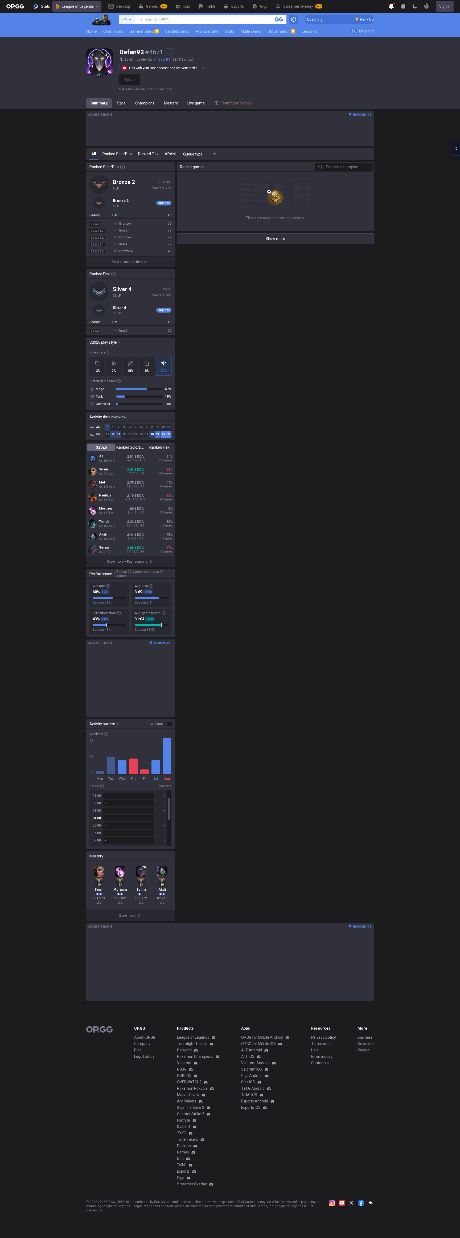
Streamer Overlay (192, 1184)
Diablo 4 (183, 1127)
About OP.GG (144, 1037)
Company (142, 1044)
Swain (103, 469)
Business (365, 1037)
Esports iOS (251, 1107)
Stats (229, 31)
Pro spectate (207, 31)
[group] (130, 818)
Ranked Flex (159, 447)
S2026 (101, 447)
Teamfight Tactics (192, 1044)
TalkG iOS (249, 1095)
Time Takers (187, 1139)
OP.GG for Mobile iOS (258, 1044)
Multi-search (251, 31)
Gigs (180, 1178)
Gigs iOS (248, 1082)
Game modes (144, 31)
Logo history (144, 1056)
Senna (104, 547)
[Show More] (391, 6)
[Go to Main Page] (15, 6)
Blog (138, 1050)
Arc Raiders (186, 1101)
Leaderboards (177, 31)
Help (315, 1050)
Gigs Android (251, 1075)
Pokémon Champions (195, 1056)
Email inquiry (321, 1056)
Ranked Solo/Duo (130, 447)
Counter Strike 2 (190, 1114)
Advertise (366, 1044)
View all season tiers (127, 262)
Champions (113, 31)
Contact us (320, 1063)
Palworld (184, 1050)
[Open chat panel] (456, 148)
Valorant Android (255, 1063)
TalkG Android (253, 1088)
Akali (102, 534)
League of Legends (78, 6)
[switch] (161, 724)
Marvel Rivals (188, 1095)
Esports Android (254, 1101)
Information (281, 31)
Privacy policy (323, 1037)
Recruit (363, 1050)
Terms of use (322, 1044)
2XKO (181, 1133)
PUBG (182, 1069)
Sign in (444, 6)
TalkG (181, 1165)
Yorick (104, 521)
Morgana (105, 508)
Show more (275, 239)
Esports (183, 1171)
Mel (102, 482)
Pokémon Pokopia (192, 1088)
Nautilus (105, 495)
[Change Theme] (414, 6)
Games (183, 1152)
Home (91, 31)
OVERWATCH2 (189, 1082)
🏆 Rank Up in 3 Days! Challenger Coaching (369, 19)
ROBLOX (184, 1075)
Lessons (309, 31)
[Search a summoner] (278, 19)
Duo (180, 1158)
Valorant (184, 1063)
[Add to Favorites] (168, 52)
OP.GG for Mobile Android (262, 1037)
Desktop (184, 1146)
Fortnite (183, 1120)
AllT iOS (247, 1056)
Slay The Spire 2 (190, 1107)
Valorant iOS (251, 1069)
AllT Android (251, 1050)
